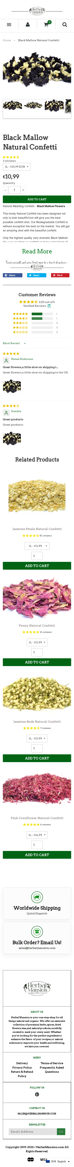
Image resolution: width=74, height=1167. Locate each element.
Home (7, 40)
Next (68, 108)
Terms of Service (52, 1063)
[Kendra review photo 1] (12, 439)
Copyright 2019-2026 (20, 1147)
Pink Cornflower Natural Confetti (37, 818)
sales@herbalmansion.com (37, 947)
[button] (11, 157)
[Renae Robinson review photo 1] (12, 387)
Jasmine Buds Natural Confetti (37, 721)
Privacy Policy (22, 1067)
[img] (11, 353)
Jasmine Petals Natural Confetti (37, 529)
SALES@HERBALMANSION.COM (37, 1113)
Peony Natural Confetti (37, 625)
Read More (37, 251)
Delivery (22, 1063)
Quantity (9, 183)
